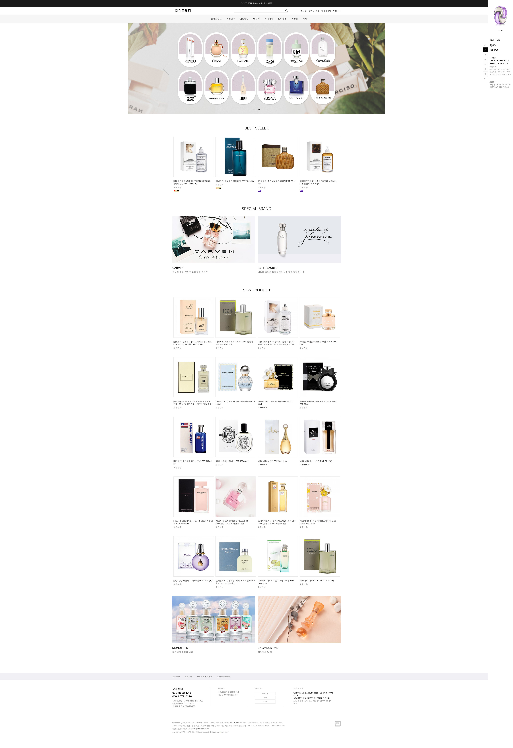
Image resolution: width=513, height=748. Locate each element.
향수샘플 (282, 19)
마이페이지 (326, 11)
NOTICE (495, 39)
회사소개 (176, 676)
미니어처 (269, 19)
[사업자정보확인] (240, 723)
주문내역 (337, 11)
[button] (499, 30)
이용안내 (188, 676)
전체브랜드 (216, 19)
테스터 (256, 19)
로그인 (304, 11)
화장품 (294, 19)
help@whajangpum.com (201, 729)
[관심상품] (485, 73)
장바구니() (314, 11)
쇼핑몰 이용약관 (224, 676)
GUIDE (494, 50)
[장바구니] (485, 63)
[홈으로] (485, 53)
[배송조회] (485, 58)
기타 (305, 19)
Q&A (493, 45)
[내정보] (485, 68)
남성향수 (244, 19)
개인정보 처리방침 (204, 676)
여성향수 (230, 19)
